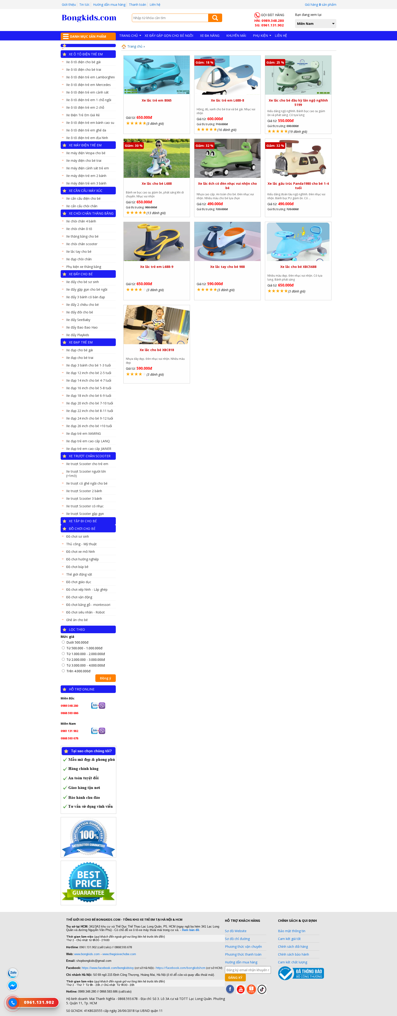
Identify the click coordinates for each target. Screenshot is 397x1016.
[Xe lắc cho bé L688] (157, 176)
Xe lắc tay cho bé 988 (227, 266)
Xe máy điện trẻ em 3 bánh (86, 183)
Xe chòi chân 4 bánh (81, 221)
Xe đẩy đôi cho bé (79, 312)
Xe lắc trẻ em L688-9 (156, 266)
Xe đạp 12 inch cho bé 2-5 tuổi (88, 373)
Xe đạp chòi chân (79, 259)
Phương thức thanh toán (243, 954)
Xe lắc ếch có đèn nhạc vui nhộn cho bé (227, 185)
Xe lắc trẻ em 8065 (157, 100)
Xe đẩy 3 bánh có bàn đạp (85, 297)
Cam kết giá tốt (289, 939)
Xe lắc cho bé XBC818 (157, 350)
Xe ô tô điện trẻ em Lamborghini (90, 77)
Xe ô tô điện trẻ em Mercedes (88, 84)
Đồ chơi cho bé (82, 528)
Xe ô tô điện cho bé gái (83, 62)
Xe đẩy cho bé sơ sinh (82, 282)
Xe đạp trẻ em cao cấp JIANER (88, 448)
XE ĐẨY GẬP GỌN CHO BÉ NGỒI (169, 35)
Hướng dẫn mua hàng (109, 4)
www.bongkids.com (87, 954)
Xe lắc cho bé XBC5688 (298, 266)
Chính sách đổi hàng (293, 946)
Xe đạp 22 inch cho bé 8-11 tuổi (89, 411)
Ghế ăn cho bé (77, 620)
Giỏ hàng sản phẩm (320, 4)
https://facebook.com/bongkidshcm (180, 968)
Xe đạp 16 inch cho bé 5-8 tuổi (88, 388)
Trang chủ (134, 46)
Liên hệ (155, 4)
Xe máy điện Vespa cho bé (85, 153)
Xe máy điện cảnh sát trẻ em (87, 168)
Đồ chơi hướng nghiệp (82, 559)
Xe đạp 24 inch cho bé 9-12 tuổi (89, 418)
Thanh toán (137, 4)
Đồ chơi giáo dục (78, 582)
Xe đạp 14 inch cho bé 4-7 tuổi (88, 380)
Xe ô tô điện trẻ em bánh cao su (90, 122)
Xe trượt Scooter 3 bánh (84, 498)
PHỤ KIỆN (260, 35)
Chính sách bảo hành (293, 954)
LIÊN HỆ (281, 35)
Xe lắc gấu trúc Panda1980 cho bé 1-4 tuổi (298, 185)
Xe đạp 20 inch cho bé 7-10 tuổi (89, 403)
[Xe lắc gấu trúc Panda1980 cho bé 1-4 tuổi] (298, 177)
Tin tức (84, 4)
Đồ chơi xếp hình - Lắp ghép (87, 589)
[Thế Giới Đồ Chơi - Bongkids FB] (230, 993)
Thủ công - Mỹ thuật (81, 544)
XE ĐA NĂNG (209, 35)
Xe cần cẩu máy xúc (85, 190)
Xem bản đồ (190, 930)
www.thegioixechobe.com (119, 954)
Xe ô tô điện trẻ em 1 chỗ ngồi (88, 100)
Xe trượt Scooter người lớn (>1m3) (86, 473)
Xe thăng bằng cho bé (82, 236)
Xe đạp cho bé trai (79, 357)
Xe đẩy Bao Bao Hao (82, 327)
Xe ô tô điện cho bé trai (83, 69)
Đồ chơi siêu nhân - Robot (85, 612)
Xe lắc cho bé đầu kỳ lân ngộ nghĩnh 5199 (298, 102)
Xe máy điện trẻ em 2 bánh (86, 175)
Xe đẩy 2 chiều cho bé (82, 304)
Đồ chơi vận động (79, 597)
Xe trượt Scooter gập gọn (85, 513)
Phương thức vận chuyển (243, 946)
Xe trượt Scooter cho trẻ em (87, 464)
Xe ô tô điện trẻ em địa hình (87, 138)
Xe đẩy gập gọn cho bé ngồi (86, 289)
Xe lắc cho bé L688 (157, 183)
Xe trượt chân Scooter (90, 456)
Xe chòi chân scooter (81, 244)
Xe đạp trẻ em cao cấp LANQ (88, 441)
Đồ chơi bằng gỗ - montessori (88, 604)
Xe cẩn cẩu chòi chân (81, 206)
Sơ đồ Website (236, 931)
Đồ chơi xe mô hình (80, 551)
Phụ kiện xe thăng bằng (83, 266)
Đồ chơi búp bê (77, 567)
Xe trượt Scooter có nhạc (85, 506)
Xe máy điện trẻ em (85, 145)
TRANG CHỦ (128, 35)
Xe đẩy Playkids (77, 335)
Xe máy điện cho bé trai (83, 160)
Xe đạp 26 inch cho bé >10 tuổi (89, 426)
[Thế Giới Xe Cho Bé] (89, 21)
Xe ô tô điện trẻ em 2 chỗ (85, 107)
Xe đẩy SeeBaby (78, 320)
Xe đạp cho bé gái (79, 350)
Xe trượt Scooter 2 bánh (84, 491)
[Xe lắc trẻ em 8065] (157, 93)
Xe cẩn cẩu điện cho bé (83, 198)
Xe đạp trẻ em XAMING (83, 433)
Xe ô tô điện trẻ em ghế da (86, 130)
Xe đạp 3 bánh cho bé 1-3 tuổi (88, 365)
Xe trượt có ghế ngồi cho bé (87, 483)
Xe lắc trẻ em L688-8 (227, 100)
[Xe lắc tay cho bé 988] (227, 260)
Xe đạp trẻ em (81, 342)
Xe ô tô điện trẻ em (86, 54)
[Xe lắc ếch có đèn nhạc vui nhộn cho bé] (227, 177)
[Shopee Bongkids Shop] (251, 993)
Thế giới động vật (79, 574)
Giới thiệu (69, 4)
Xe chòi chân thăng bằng (91, 213)
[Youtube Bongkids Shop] (240, 993)
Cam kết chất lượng (292, 962)
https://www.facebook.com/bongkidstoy (107, 968)
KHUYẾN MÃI (236, 35)
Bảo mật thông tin (291, 931)
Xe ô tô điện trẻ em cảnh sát (87, 92)
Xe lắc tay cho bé (78, 251)
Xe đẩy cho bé (81, 274)
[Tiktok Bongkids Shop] (262, 993)
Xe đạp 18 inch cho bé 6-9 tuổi (88, 395)
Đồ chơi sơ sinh (77, 536)
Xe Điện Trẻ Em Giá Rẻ (83, 115)
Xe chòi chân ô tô (79, 229)
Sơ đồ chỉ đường (237, 939)
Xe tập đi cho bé (83, 521)
